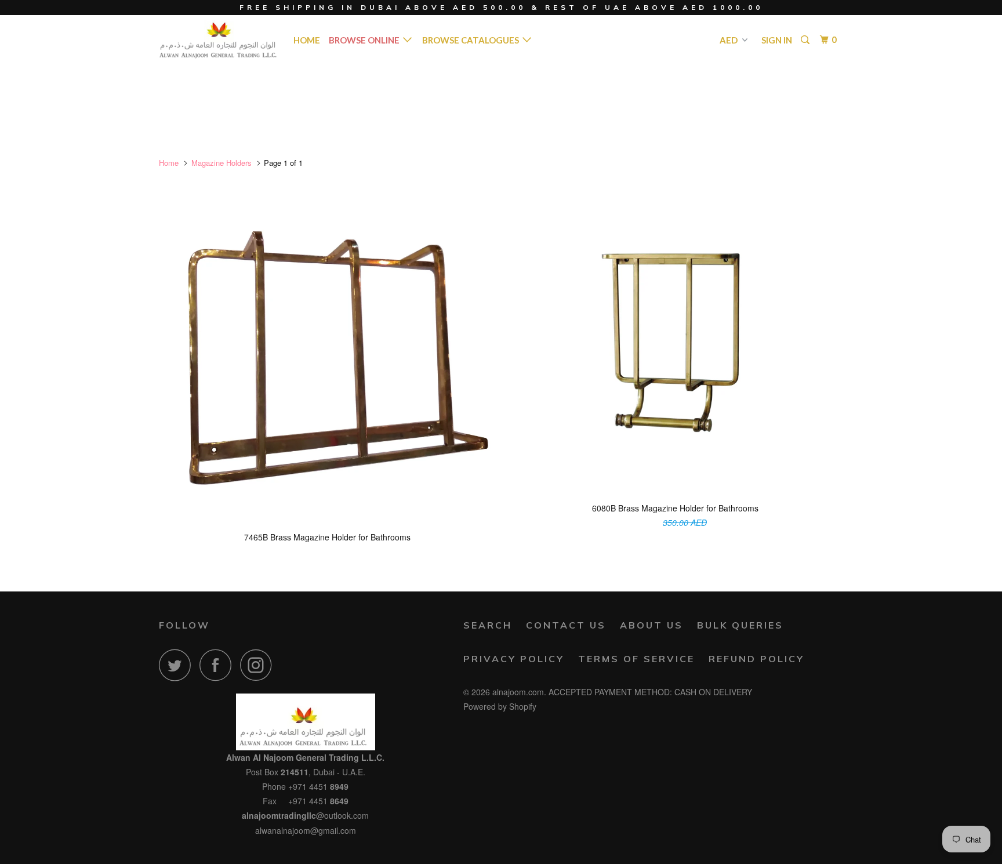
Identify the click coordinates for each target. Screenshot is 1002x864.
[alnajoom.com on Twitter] (178, 665)
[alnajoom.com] (218, 39)
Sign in (776, 40)
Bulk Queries (740, 625)
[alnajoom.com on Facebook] (218, 665)
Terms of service (636, 659)
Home (306, 40)
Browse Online (366, 40)
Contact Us (566, 625)
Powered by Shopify (499, 706)
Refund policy (756, 659)
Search (487, 625)
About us (651, 625)
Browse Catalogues (472, 40)
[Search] (806, 40)
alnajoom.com (518, 692)
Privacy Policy (513, 659)
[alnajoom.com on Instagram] (259, 665)
